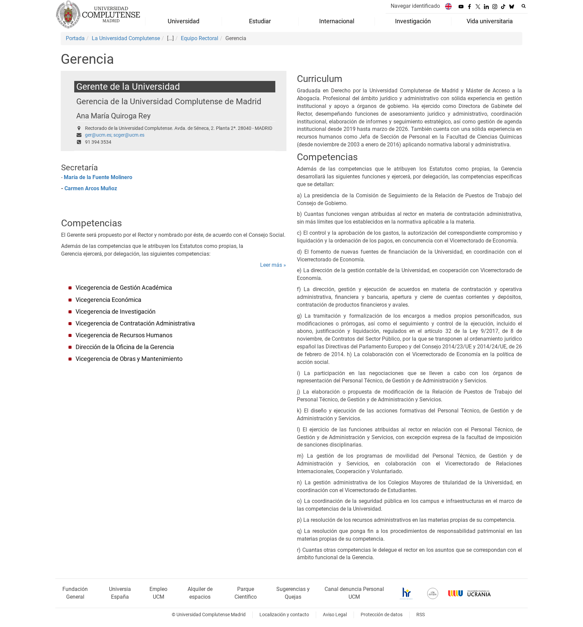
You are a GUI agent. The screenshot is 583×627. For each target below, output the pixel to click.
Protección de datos (381, 615)
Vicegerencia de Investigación (116, 311)
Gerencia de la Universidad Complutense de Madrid (168, 101)
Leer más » (273, 265)
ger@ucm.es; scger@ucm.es (114, 135)
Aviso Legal (335, 615)
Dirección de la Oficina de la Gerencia (125, 347)
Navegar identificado (415, 6)
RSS (420, 615)
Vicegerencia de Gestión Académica (124, 287)
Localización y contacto (284, 615)
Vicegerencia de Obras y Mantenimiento (129, 358)
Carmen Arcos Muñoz (90, 188)
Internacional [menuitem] (336, 21)
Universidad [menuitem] (183, 21)
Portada (75, 38)
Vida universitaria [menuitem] (490, 21)
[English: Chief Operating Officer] (448, 6)
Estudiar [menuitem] (260, 21)
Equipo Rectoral (199, 38)
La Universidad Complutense (126, 38)
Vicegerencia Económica (108, 299)
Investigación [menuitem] (413, 21)
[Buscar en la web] (524, 6)
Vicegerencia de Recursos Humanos (124, 335)
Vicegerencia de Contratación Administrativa (135, 323)
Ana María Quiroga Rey (113, 116)
